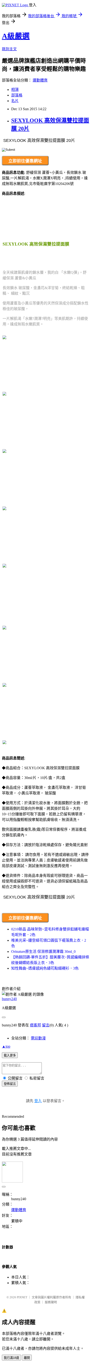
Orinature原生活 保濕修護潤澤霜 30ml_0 (43, 951)
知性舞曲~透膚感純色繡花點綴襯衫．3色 (45, 968)
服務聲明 (51, 1302)
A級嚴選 (16, 36)
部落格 (16, 95)
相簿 (15, 90)
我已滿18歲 (11, 1358)
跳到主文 (9, 49)
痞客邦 (35, 1025)
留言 (45, 1025)
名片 (15, 101)
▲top (6, 1046)
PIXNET (22, 1297)
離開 (27, 1358)
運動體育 (40, 80)
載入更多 (10, 1055)
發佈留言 (10, 1084)
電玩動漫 (38, 1038)
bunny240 (9, 999)
